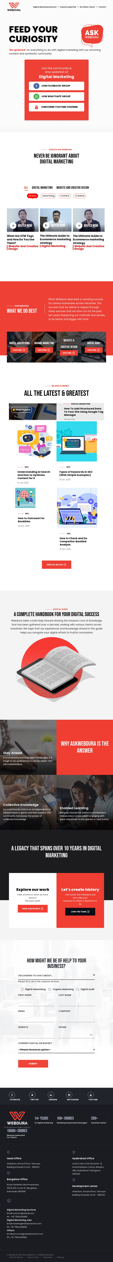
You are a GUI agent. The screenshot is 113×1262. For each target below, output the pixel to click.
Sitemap (60, 1257)
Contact (102, 7)
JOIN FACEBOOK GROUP (55, 85)
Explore (17, 350)
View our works (31, 908)
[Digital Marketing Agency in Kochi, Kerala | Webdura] (14, 6)
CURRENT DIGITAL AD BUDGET (35, 1043)
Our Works (84, 7)
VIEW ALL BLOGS (55, 564)
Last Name (65, 995)
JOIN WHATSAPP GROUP (56, 96)
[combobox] (92, 1034)
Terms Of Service (16, 1257)
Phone (62, 1027)
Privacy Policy (33, 1257)
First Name (25, 995)
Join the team (78, 911)
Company (64, 1011)
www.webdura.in (29, 1255)
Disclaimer (47, 1257)
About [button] (92, 7)
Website (23, 1027)
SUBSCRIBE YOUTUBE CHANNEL (59, 107)
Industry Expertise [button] (68, 7)
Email (21, 1011)
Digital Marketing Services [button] (45, 7)
